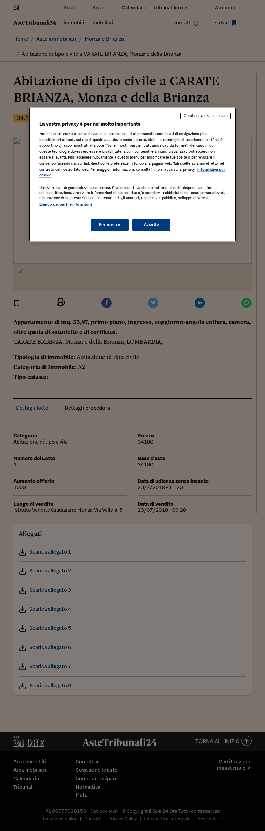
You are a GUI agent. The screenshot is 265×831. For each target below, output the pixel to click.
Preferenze (109, 224)
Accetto (151, 224)
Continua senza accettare (206, 116)
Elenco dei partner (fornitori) (65, 204)
